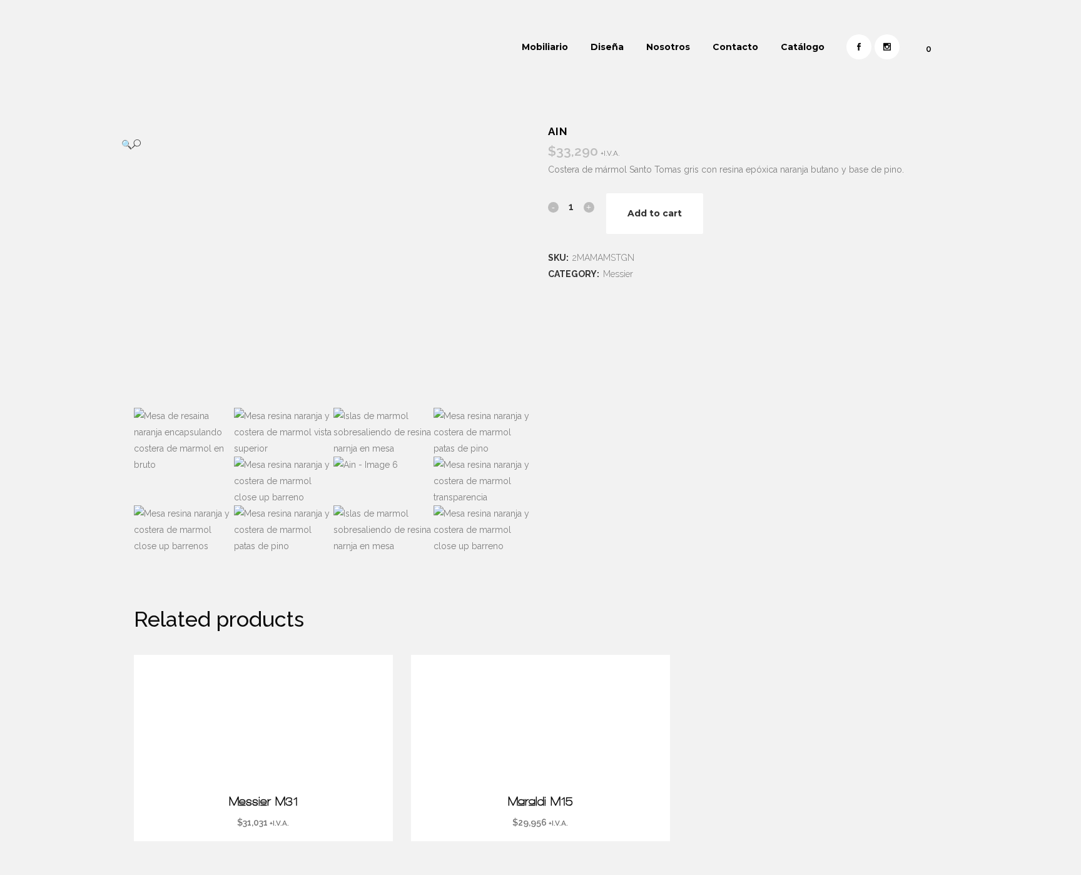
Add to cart (654, 213)
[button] (320, 144)
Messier (618, 274)
